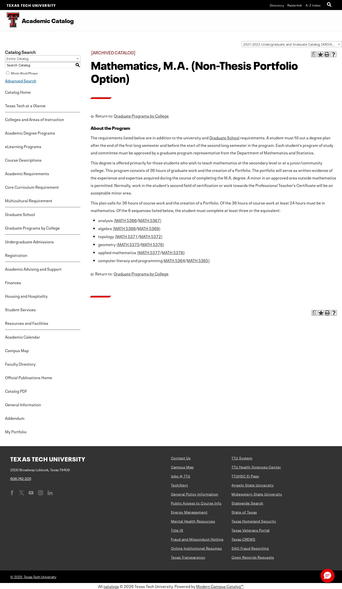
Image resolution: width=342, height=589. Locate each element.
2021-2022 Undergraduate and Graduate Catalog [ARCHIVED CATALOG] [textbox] (292, 44)
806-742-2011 (20, 478)
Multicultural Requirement (28, 200)
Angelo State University (253, 484)
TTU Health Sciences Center (256, 466)
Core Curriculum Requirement (32, 187)
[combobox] (292, 44)
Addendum (15, 418)
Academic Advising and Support (33, 269)
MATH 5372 (150, 236)
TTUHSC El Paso (245, 475)
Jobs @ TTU (180, 475)
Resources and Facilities (26, 323)
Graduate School (20, 214)
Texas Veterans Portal (251, 529)
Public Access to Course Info (196, 502)
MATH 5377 (149, 252)
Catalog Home (18, 92)
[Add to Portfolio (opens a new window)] (320, 54)
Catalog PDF (16, 391)
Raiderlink (294, 5)
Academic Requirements (27, 173)
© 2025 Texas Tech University (33, 576)
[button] (327, 576)
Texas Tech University (31, 5)
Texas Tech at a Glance (25, 105)
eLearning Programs (23, 146)
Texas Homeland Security (254, 520)
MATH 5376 (152, 244)
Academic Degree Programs (30, 133)
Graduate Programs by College (32, 228)
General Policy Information (194, 493)
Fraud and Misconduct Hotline (197, 538)
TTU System (242, 457)
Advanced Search (20, 80)
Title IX (177, 529)
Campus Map (17, 350)
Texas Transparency (188, 556)
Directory (277, 5)
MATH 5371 (127, 236)
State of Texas (244, 511)
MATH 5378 (172, 252)
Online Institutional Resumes (196, 547)
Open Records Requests (253, 556)
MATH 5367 (149, 220)
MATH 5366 (126, 220)
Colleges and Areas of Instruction (34, 119)
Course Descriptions (23, 160)
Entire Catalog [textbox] (18, 59)
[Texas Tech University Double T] (9, 20)
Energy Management (189, 511)
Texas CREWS (243, 538)
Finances (13, 282)
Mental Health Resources (193, 520)
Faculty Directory (20, 364)
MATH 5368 (125, 228)
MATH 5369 (148, 228)
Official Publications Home (28, 377)
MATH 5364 (174, 260)
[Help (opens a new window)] (333, 54)
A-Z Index (313, 5)
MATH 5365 (197, 260)
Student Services (20, 309)
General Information (23, 404)
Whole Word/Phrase (24, 73)
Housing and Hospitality (26, 296)
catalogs (111, 586)
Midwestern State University (257, 493)
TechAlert (179, 484)
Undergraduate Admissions (29, 241)
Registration (16, 255)
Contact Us (181, 457)
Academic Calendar (22, 337)
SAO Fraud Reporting (250, 547)
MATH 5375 (128, 244)
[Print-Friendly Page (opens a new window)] (327, 54)
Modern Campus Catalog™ (219, 586)
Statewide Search (247, 502)
